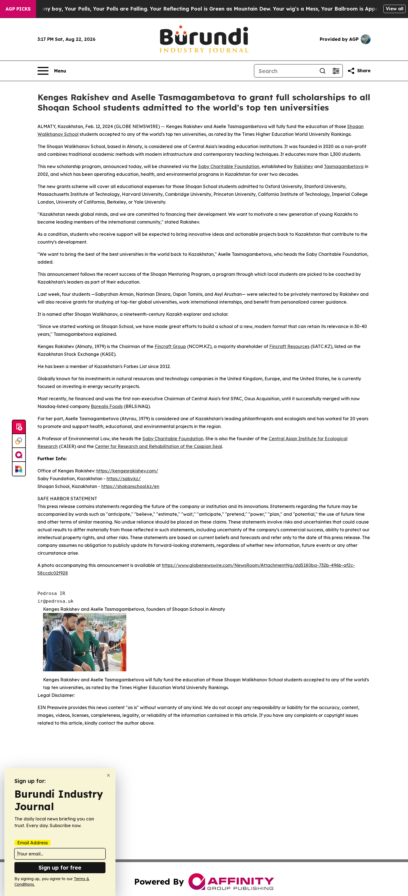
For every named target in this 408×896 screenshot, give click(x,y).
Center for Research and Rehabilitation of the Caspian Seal (158, 446)
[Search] (322, 70)
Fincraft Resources (289, 346)
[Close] (108, 775)
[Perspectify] (18, 441)
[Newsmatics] (18, 469)
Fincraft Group (170, 346)
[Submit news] (18, 427)
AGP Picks (18, 9)
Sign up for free (60, 867)
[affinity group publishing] (18, 455)
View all (394, 8)
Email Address (32, 842)
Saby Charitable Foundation (172, 438)
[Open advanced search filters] (335, 70)
